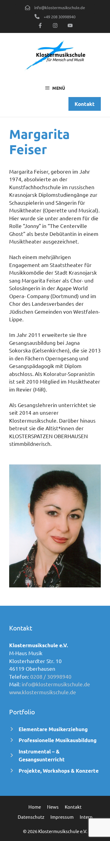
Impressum (62, 817)
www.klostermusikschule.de (42, 692)
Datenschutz (31, 817)
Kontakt (73, 807)
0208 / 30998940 (51, 676)
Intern (86, 817)
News (53, 807)
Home (34, 807)
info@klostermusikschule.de (56, 684)
